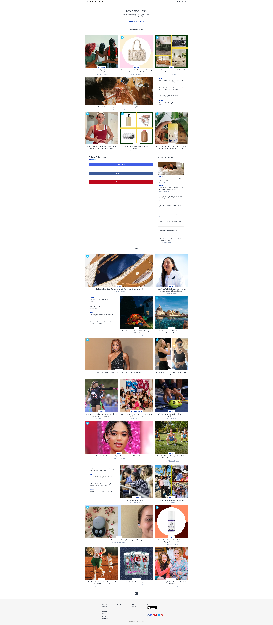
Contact (104, 613)
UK (133, 604)
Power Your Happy (120, 604)
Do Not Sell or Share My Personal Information (108, 616)
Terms (103, 609)
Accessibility (104, 606)
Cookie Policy (105, 618)
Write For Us (104, 604)
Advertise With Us (105, 608)
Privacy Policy (105, 611)
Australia (134, 606)
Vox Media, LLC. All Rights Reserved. (138, 621)
